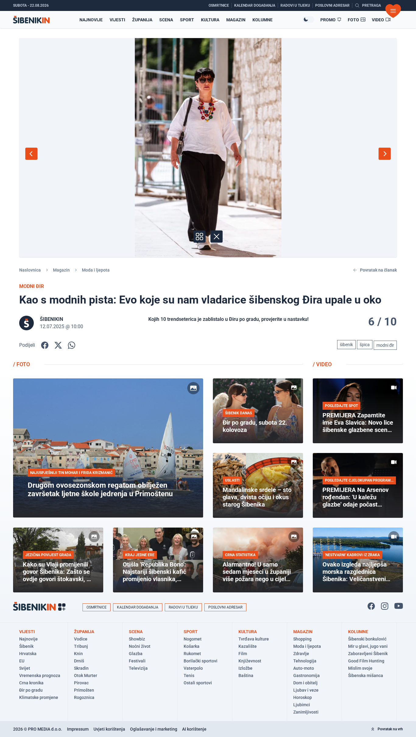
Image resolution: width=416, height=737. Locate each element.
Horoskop (302, 697)
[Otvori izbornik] (393, 11)
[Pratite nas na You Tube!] (398, 606)
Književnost (249, 660)
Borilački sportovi (200, 660)
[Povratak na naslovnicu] (31, 19)
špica (365, 344)
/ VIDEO (322, 364)
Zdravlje (301, 653)
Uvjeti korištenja (109, 729)
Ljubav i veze (306, 690)
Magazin (235, 19)
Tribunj (81, 646)
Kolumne (262, 19)
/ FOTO (21, 364)
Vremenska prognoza (39, 675)
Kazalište (247, 646)
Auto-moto (303, 668)
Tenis (189, 675)
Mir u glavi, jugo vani (368, 646)
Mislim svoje (360, 668)
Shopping (302, 639)
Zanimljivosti (306, 712)
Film (242, 653)
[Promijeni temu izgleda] (308, 19)
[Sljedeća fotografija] (385, 154)
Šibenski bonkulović (367, 639)
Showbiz (137, 639)
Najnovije (91, 19)
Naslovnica (30, 270)
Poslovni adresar (225, 607)
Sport (187, 19)
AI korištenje (194, 729)
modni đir (385, 345)
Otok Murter (85, 675)
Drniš (79, 660)
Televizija (138, 668)
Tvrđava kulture (253, 639)
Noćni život (139, 646)
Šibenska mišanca (365, 675)
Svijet (24, 668)
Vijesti (117, 19)
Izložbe (245, 668)
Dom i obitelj (305, 682)
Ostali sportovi (198, 682)
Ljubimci (301, 704)
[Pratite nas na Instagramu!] (384, 606)
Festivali (137, 660)
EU (21, 660)
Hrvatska (28, 653)
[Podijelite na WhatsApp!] (71, 345)
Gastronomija (306, 675)
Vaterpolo (193, 668)
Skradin (81, 668)
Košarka (191, 646)
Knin (78, 653)
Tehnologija (304, 660)
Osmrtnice (96, 607)
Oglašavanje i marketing (153, 729)
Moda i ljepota (96, 270)
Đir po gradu (31, 690)
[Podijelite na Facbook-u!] (44, 345)
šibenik (346, 344)
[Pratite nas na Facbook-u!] (371, 606)
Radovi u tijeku (183, 607)
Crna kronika (31, 682)
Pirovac (81, 682)
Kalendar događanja (137, 607)
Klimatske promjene (38, 697)
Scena (166, 19)
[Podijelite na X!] (58, 345)
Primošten (84, 690)
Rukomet (192, 653)
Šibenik (26, 646)
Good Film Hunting (366, 660)
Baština (245, 675)
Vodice (80, 639)
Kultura (210, 19)
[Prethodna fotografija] (31, 154)
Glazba (136, 653)
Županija (142, 19)
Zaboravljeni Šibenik (368, 653)
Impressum (78, 729)
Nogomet (193, 639)
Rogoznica (84, 697)
